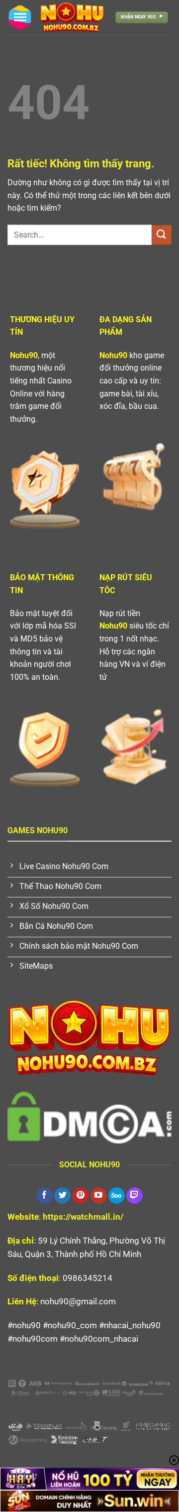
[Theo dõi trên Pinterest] (80, 1195)
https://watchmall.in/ (83, 1217)
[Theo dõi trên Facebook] (44, 1195)
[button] (19, 17)
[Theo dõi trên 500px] (116, 1195)
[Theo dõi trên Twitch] (134, 1195)
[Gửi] (162, 235)
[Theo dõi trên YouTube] (98, 1195)
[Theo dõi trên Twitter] (62, 1195)
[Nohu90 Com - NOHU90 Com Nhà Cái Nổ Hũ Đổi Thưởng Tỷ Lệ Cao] (72, 17)
